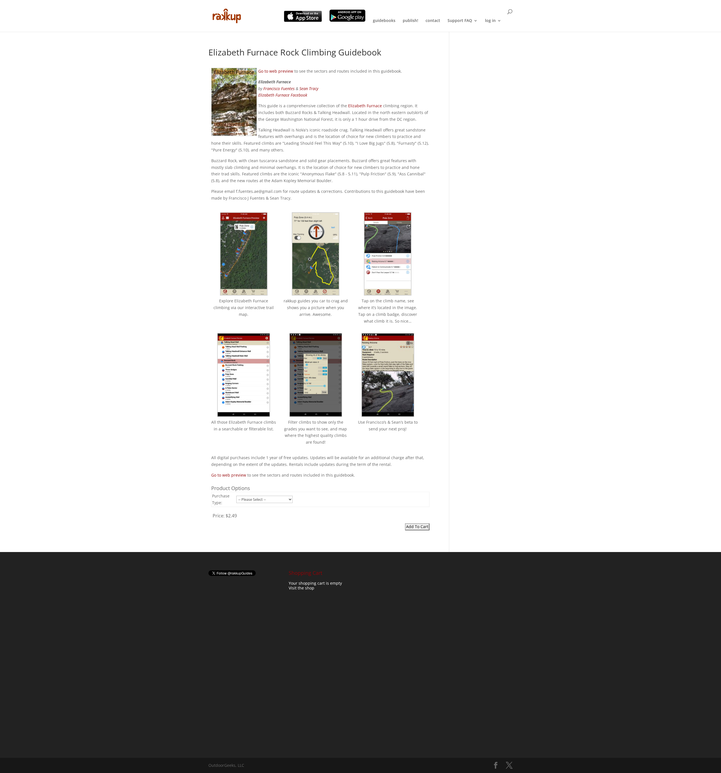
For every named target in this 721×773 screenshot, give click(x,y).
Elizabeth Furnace (365, 105)
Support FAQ (460, 21)
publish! (410, 21)
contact (433, 21)
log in (490, 21)
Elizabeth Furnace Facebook (282, 95)
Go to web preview (275, 71)
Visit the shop (301, 588)
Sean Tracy (308, 88)
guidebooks (384, 21)
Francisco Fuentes (279, 88)
